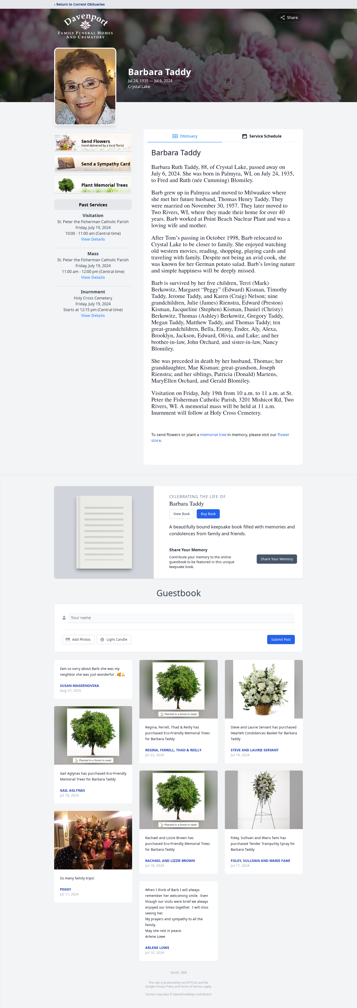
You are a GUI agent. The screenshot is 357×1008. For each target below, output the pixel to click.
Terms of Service (191, 986)
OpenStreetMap (184, 994)
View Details (93, 239)
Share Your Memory (277, 559)
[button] (93, 735)
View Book (181, 513)
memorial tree (213, 434)
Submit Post (281, 639)
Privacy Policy (165, 986)
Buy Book (208, 513)
